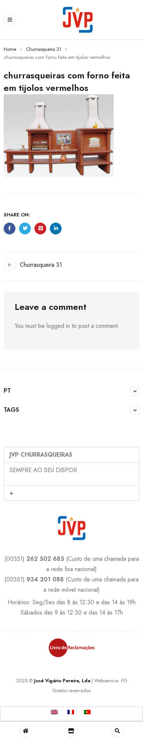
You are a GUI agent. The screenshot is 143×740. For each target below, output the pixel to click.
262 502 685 (45, 559)
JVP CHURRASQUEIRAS (41, 454)
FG (124, 680)
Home (10, 49)
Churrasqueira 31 (43, 49)
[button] (71, 454)
